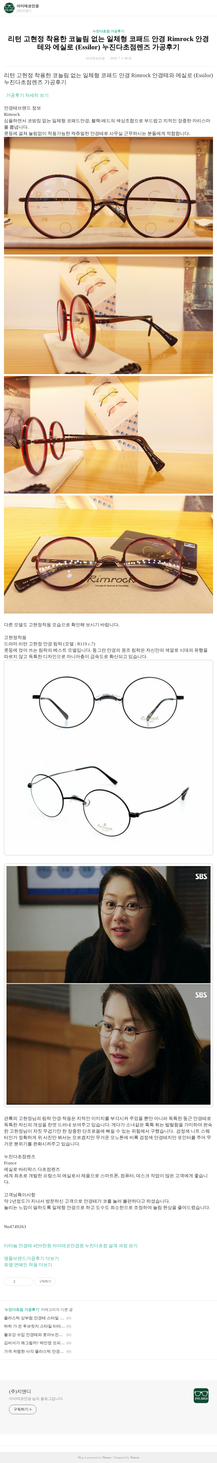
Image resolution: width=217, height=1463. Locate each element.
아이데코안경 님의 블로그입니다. (36, 1399)
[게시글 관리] (27, 1282)
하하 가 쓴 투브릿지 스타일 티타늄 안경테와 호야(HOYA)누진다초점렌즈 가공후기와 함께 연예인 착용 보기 (34, 1326)
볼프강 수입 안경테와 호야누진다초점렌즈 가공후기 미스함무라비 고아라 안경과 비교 (34, 1335)
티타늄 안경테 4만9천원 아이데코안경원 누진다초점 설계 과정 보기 (71, 1245)
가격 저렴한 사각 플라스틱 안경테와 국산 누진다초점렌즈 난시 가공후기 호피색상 (34, 1351)
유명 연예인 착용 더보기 (28, 1264)
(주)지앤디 (20, 1391)
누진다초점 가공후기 (108, 31)
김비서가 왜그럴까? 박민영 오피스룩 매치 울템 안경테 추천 (34, 1343)
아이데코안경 (28, 6)
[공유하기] (20, 1282)
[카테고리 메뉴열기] (207, 8)
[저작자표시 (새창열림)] (58, 1282)
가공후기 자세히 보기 (27, 95)
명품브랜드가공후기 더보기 (31, 1258)
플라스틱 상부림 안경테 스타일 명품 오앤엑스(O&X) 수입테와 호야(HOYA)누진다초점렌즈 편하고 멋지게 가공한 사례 (34, 1318)
